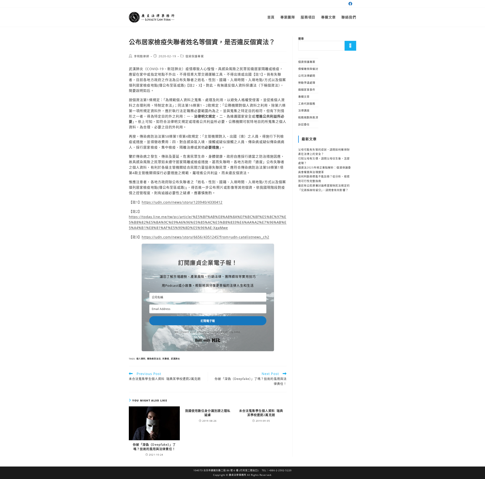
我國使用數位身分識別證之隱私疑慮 (207, 413)
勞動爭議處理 (306, 82)
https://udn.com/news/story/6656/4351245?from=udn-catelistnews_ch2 (205, 237)
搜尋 (301, 38)
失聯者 (165, 358)
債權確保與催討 (308, 69)
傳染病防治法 (154, 358)
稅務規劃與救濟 (308, 117)
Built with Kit (207, 340)
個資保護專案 (194, 56)
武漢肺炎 (175, 358)
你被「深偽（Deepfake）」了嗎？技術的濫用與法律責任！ (154, 447)
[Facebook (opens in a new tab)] (349, 4)
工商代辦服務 (306, 103)
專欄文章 (304, 96)
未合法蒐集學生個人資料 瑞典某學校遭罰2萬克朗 (261, 413)
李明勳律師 (141, 56)
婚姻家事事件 (306, 89)
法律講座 (304, 110)
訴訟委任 (304, 124)
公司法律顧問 (306, 75)
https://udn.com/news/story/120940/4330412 (182, 202)
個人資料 (141, 358)
